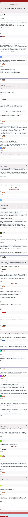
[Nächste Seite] (3, 12)
